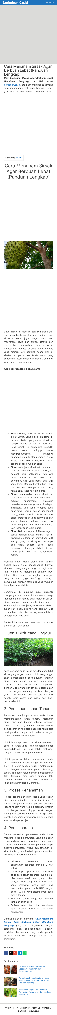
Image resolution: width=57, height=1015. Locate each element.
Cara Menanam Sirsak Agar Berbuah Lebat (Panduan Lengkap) (28, 922)
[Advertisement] (28, 34)
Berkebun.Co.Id (15, 3)
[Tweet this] (11, 953)
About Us (36, 1008)
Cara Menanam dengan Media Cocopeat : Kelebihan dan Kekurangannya (32, 968)
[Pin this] (15, 953)
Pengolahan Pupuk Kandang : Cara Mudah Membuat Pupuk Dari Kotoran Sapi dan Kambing (35, 980)
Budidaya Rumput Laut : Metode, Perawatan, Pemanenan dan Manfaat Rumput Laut (35, 991)
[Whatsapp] (25, 953)
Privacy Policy (11, 1008)
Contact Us (47, 1008)
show (18, 158)
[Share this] (6, 953)
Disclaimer (25, 1008)
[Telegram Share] (20, 953)
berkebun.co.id (12, 84)
